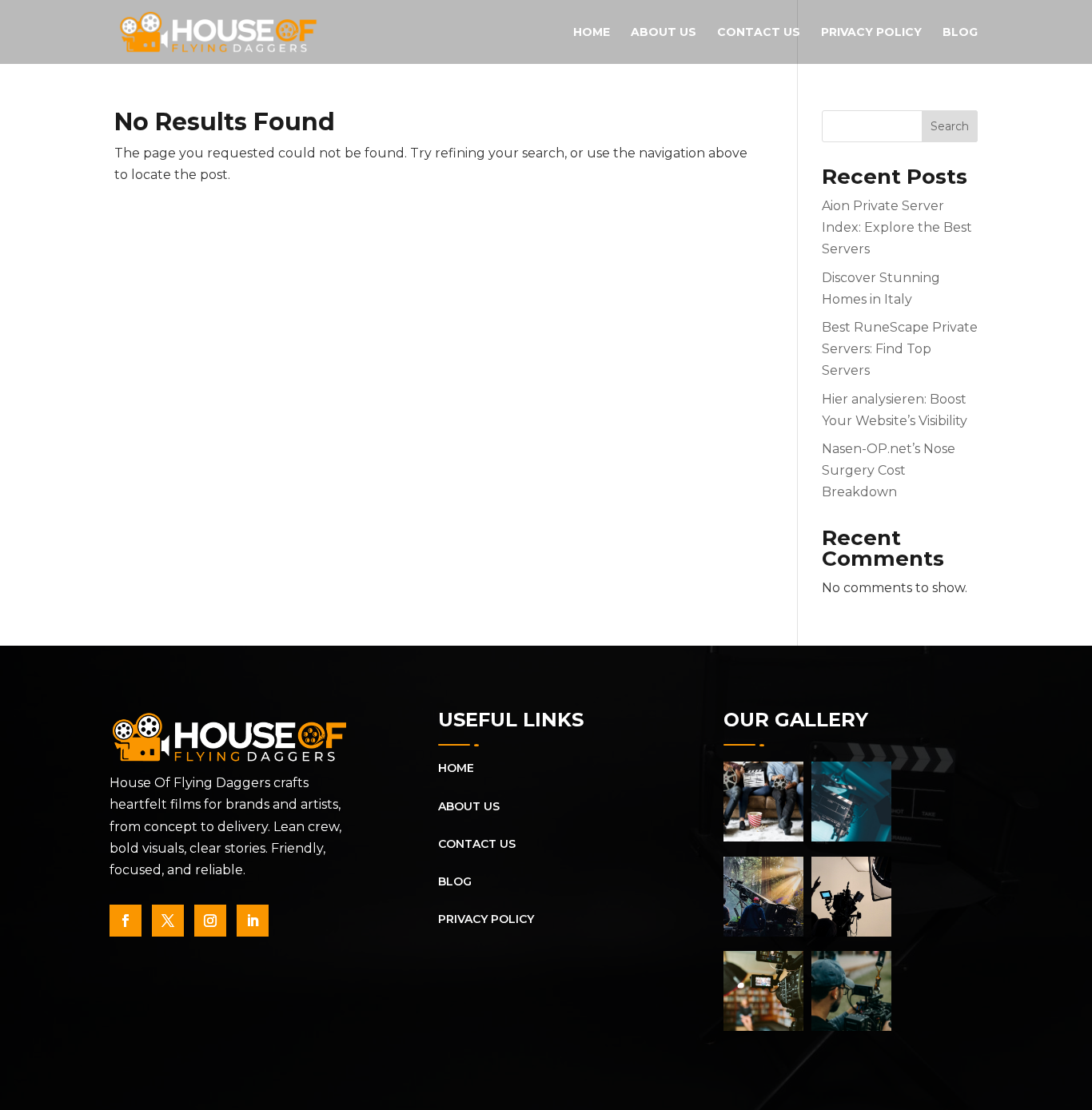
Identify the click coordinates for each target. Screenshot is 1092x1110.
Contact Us (758, 32)
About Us (663, 32)
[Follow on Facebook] (125, 921)
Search (950, 126)
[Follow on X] (168, 921)
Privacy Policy (871, 32)
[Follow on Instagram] (210, 921)
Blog (960, 32)
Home (591, 32)
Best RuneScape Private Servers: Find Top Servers (900, 349)
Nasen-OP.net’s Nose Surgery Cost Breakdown (888, 470)
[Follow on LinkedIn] (253, 921)
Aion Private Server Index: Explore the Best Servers (897, 227)
